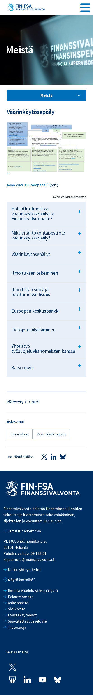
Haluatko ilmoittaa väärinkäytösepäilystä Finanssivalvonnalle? (46, 214)
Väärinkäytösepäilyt (46, 252)
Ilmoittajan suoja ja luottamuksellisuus (46, 292)
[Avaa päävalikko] (85, 7)
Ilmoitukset (19, 434)
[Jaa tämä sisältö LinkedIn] (53, 457)
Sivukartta (16, 608)
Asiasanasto (18, 602)
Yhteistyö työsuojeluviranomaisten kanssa (46, 348)
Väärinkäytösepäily (51, 434)
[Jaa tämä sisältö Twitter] (44, 457)
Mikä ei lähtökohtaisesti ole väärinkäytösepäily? (46, 235)
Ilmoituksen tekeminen (46, 271)
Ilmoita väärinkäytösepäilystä (33, 590)
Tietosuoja (17, 627)
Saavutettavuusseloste (27, 621)
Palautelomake (20, 596)
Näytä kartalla (20, 579)
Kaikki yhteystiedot (24, 569)
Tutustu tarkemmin (24, 531)
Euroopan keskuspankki (46, 309)
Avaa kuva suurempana (26, 185)
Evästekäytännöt (22, 615)
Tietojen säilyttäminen (46, 328)
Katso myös (46, 366)
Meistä (46, 95)
